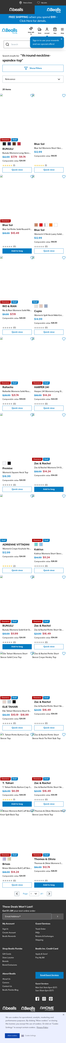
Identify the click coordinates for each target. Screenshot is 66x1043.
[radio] (4, 144)
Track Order (40, 929)
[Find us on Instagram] (44, 999)
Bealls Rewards (9, 936)
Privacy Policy (42, 1027)
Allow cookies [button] (12, 1036)
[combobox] (33, 79)
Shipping (39, 940)
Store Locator (8, 958)
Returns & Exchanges (44, 936)
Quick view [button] (22, 170)
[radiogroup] (11, 144)
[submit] (58, 916)
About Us (6, 979)
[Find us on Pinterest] (51, 999)
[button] (28, 1035)
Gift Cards (6, 954)
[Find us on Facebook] (37, 999)
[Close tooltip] (61, 39)
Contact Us (7, 986)
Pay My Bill (40, 958)
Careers (5, 983)
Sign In (5, 929)
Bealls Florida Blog (10, 990)
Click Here (26, 20)
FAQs (37, 933)
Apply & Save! (41, 954)
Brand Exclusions (9, 965)
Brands (5, 961)
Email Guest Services (49, 975)
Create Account (9, 933)
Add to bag (21, 252)
